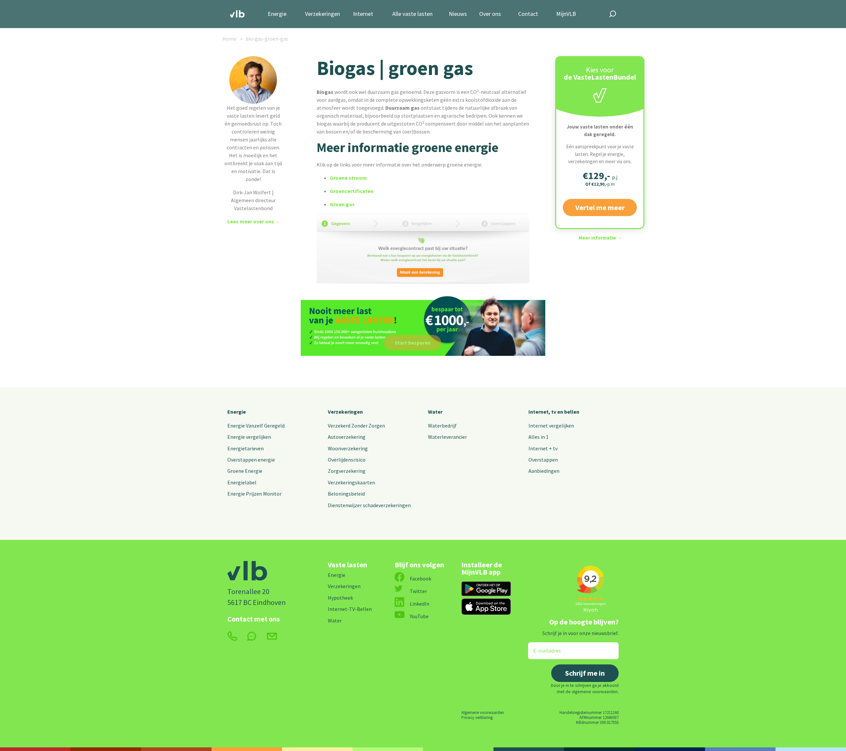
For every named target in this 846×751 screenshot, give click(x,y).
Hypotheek (340, 597)
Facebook (420, 578)
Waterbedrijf (442, 425)
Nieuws (458, 14)
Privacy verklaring (477, 717)
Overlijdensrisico (346, 459)
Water (435, 412)
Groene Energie (244, 471)
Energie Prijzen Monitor (254, 493)
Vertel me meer (600, 207)
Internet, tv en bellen (553, 412)
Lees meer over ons (250, 221)
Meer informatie (597, 238)
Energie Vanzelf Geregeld (256, 425)
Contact (528, 14)
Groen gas (342, 204)
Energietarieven (245, 448)
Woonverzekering (348, 448)
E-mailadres (542, 646)
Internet (363, 14)
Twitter (418, 591)
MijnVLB (566, 14)
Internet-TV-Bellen (350, 609)
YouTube (419, 616)
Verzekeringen (322, 14)
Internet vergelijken (551, 425)
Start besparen (413, 342)
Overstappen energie (251, 459)
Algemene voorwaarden (482, 712)
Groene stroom (348, 177)
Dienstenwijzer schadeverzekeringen (369, 505)
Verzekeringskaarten (351, 482)
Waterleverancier (447, 436)
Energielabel (241, 482)
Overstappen (543, 459)
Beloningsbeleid (346, 493)
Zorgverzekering (346, 471)
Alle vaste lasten (412, 14)
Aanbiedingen (543, 471)
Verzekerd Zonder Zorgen (356, 425)
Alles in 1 (538, 436)
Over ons (490, 14)
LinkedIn (419, 603)
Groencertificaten (351, 191)
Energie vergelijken (249, 436)
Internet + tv (543, 448)
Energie (277, 14)
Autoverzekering (346, 436)
